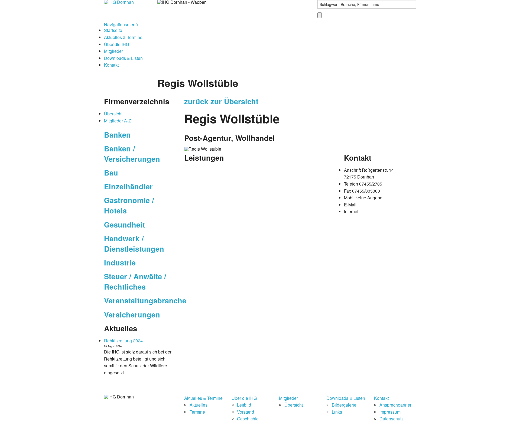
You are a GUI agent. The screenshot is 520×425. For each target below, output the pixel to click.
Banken (117, 134)
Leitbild (244, 405)
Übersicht (113, 114)
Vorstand (245, 412)
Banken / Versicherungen (132, 153)
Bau (111, 172)
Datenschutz (391, 419)
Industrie (120, 262)
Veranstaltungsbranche (145, 300)
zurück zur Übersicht (221, 101)
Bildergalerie (344, 405)
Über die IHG (116, 44)
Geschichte (248, 419)
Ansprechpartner (395, 405)
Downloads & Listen (123, 58)
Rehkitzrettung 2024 (123, 341)
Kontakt (111, 65)
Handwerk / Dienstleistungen (134, 243)
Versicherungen (132, 314)
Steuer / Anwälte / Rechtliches (135, 281)
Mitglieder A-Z (117, 121)
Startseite (113, 30)
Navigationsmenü (121, 24)
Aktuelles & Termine (123, 37)
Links (337, 412)
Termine (197, 412)
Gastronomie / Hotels (129, 205)
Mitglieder (113, 51)
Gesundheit (124, 224)
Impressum (390, 412)
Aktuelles (198, 405)
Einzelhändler (128, 186)
